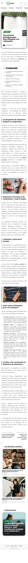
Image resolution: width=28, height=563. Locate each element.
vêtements (21, 59)
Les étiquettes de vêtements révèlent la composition (14, 72)
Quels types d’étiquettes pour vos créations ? (13, 82)
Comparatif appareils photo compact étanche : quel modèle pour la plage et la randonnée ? (14, 527)
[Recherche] (21, 3)
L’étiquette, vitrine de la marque (12, 78)
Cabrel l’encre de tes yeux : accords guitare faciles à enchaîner (12, 471)
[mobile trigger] (2, 3)
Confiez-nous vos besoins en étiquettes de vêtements (14, 85)
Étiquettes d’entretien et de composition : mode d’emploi (14, 75)
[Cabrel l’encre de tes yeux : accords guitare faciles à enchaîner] (14, 459)
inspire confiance (20, 264)
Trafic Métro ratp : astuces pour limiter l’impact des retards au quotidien (13, 498)
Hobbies (7, 32)
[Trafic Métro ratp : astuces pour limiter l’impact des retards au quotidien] (14, 487)
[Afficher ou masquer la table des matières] (21, 68)
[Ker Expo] (10, 3)
